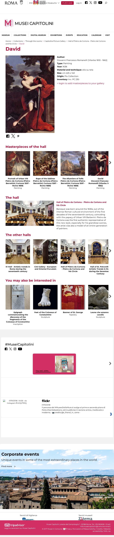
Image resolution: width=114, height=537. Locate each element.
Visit (107, 35)
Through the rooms (33, 41)
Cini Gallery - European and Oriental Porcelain (45, 268)
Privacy (69, 529)
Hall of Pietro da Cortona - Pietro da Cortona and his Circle (73, 269)
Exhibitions (56, 35)
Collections (20, 35)
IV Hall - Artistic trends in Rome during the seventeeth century (18, 269)
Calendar (96, 35)
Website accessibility (102, 530)
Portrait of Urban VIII (18, 178)
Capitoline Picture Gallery (55, 41)
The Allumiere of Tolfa (72, 178)
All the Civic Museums (47, 3)
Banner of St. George (73, 312)
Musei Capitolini (34, 23)
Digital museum (38, 35)
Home (8, 41)
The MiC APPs (42, 371)
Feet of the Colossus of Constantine (45, 313)
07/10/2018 (73, 409)
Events (69, 35)
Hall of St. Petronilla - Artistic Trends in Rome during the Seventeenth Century (100, 270)
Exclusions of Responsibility (84, 529)
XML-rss (107, 531)
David (100, 178)
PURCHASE (67, 3)
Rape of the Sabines (45, 178)
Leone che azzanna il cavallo (100, 313)
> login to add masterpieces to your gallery (80, 83)
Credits (99, 529)
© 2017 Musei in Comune (52, 529)
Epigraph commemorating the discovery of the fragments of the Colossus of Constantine (18, 317)
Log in (79, 3)
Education (82, 35)
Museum (6, 35)
